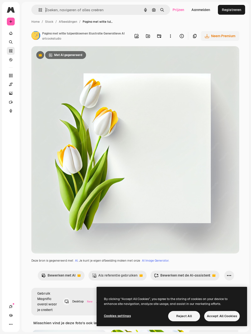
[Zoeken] (11, 42)
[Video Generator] (11, 102)
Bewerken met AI (58, 276)
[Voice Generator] (11, 111)
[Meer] (11, 324)
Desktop (82, 301)
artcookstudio (51, 39)
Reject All (184, 316)
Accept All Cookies (222, 316)
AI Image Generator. (155, 261)
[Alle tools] (11, 75)
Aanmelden (200, 10)
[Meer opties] (170, 36)
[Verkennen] (11, 60)
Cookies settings (117, 316)
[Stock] (11, 51)
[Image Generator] (11, 93)
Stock (49, 22)
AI (76, 261)
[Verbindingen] (11, 307)
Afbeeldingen (68, 22)
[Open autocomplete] (38, 10)
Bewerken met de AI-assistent (182, 276)
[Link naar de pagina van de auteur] (35, 36)
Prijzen (178, 10)
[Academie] (11, 315)
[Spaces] (11, 84)
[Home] (11, 33)
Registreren (231, 10)
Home (35, 22)
